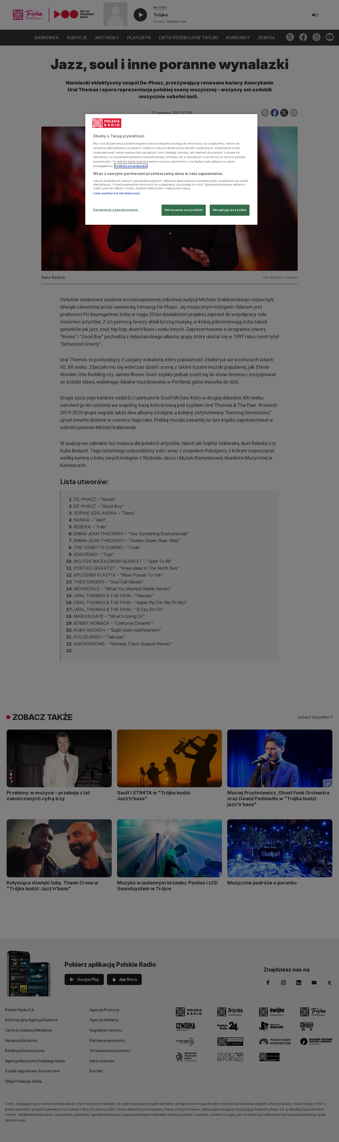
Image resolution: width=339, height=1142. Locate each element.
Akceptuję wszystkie (230, 210)
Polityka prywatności (131, 166)
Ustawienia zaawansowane (115, 210)
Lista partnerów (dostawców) (116, 193)
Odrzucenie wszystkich (183, 210)
